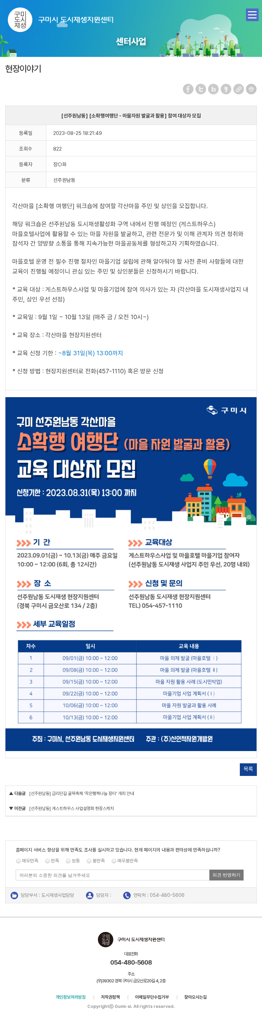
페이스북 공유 (188, 89)
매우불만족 (127, 860)
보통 (76, 860)
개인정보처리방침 (71, 997)
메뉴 (252, 15)
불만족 (98, 860)
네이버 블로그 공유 (213, 89)
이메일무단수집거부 (152, 997)
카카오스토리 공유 (226, 89)
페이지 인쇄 (251, 89)
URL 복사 (239, 89)
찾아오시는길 (195, 997)
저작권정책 (110, 997)
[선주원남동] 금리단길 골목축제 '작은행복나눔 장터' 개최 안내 (81, 793)
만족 (55, 860)
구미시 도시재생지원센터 (67, 21)
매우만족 (30, 860)
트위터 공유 (201, 89)
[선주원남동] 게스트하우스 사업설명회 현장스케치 (71, 808)
